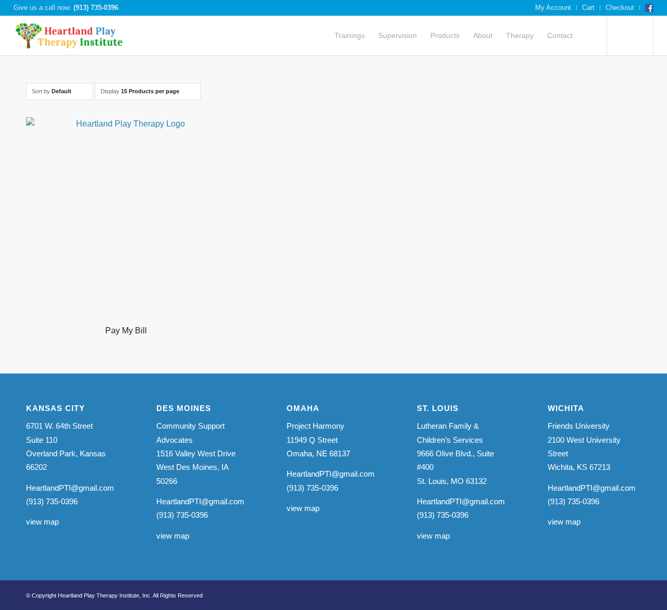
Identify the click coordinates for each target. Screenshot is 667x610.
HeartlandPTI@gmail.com (70, 487)
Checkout (620, 7)
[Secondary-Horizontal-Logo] (70, 35)
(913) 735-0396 (95, 7)
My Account (553, 7)
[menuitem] (553, 7)
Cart (588, 7)
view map (42, 521)
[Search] (589, 35)
